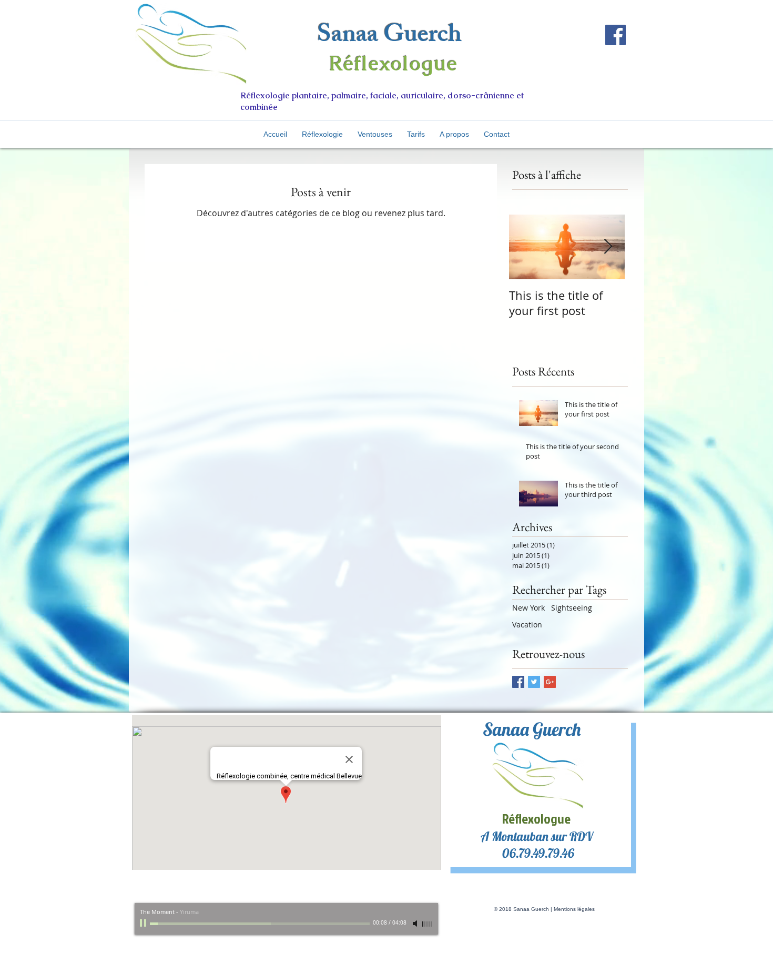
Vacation (527, 625)
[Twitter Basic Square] (534, 682)
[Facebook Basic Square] (518, 682)
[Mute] (416, 923)
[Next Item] (608, 247)
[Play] (144, 923)
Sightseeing (571, 608)
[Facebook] (615, 35)
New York (528, 608)
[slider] (427, 924)
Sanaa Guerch (389, 37)
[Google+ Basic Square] (550, 682)
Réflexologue (393, 63)
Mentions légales (574, 909)
